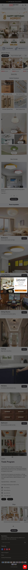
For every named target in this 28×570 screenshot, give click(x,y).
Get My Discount (20, 290)
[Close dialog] (26, 278)
